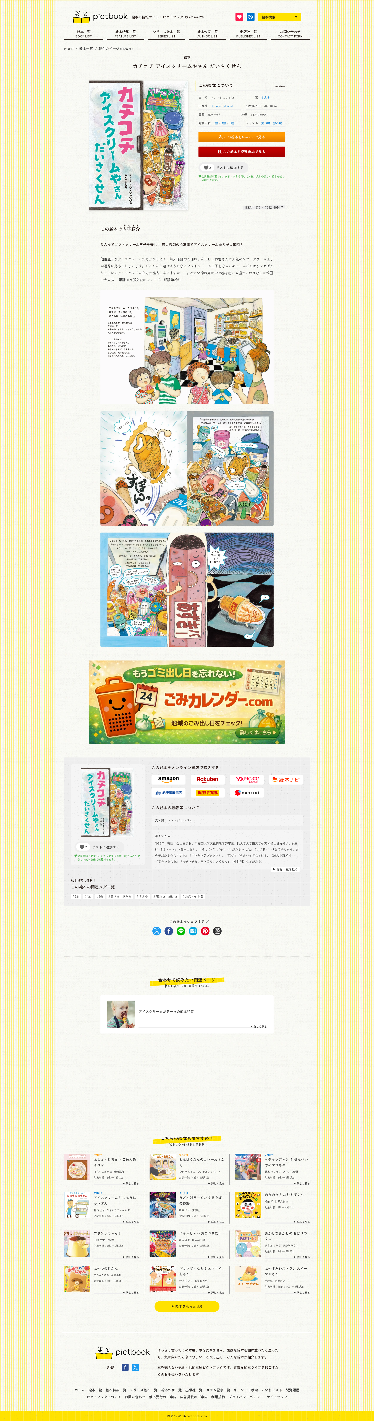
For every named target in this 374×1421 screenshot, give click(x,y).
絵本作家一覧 (207, 32)
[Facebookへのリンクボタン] (125, 1367)
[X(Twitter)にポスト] (156, 931)
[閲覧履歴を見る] (251, 17)
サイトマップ (277, 1396)
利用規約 (218, 1396)
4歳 (224, 123)
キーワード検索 (246, 1389)
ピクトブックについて (104, 1396)
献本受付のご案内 (163, 1396)
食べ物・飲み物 (271, 123)
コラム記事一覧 (218, 1389)
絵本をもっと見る (189, 1306)
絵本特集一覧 (125, 32)
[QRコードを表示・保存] (217, 931)
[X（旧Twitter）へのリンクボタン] (135, 1367)
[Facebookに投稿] (168, 931)
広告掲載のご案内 (194, 1396)
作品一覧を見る (287, 869)
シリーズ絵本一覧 (166, 32)
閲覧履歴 (293, 1389)
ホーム (79, 1389)
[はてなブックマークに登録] (193, 931)
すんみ (265, 97)
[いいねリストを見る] (239, 17)
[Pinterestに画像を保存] (205, 931)
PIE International (222, 106)
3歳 (216, 123)
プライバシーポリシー (246, 1396)
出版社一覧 (248, 32)
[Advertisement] (187, 1084)
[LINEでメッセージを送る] (181, 931)
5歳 (232, 123)
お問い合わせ (290, 32)
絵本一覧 (84, 32)
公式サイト (191, 896)
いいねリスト (271, 1389)
